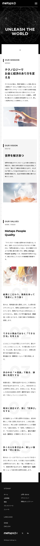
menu (36, 3)
